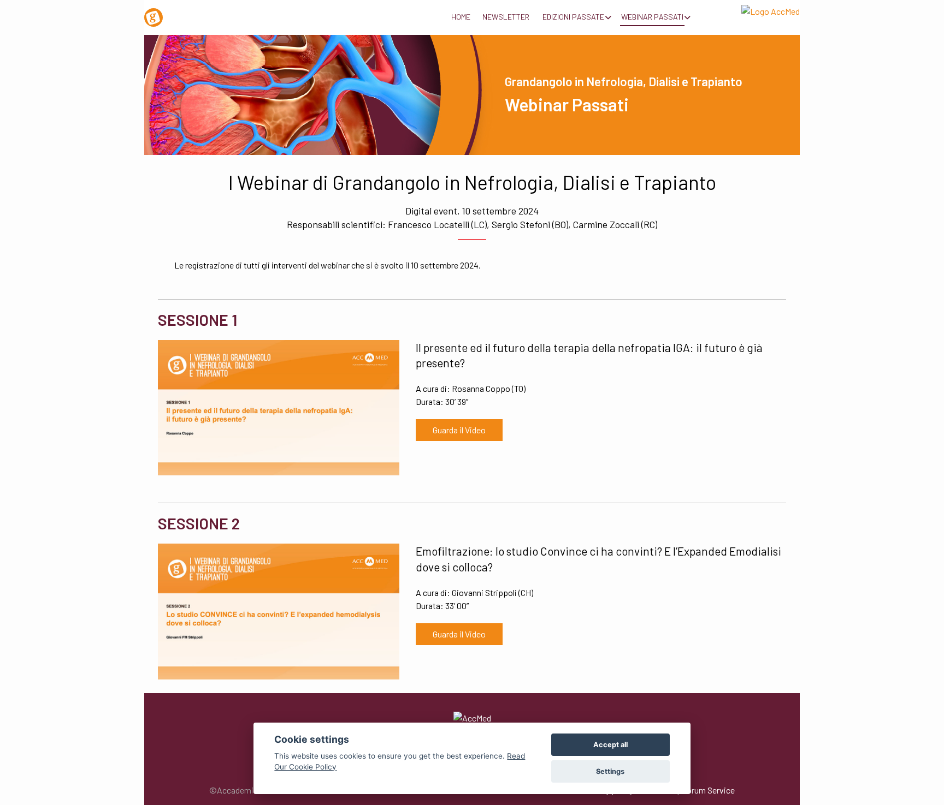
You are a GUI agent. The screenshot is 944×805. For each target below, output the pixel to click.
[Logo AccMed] (750, 9)
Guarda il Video (459, 430)
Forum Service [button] (708, 790)
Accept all (610, 745)
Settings (610, 771)
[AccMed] (472, 718)
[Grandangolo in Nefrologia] (193, 13)
